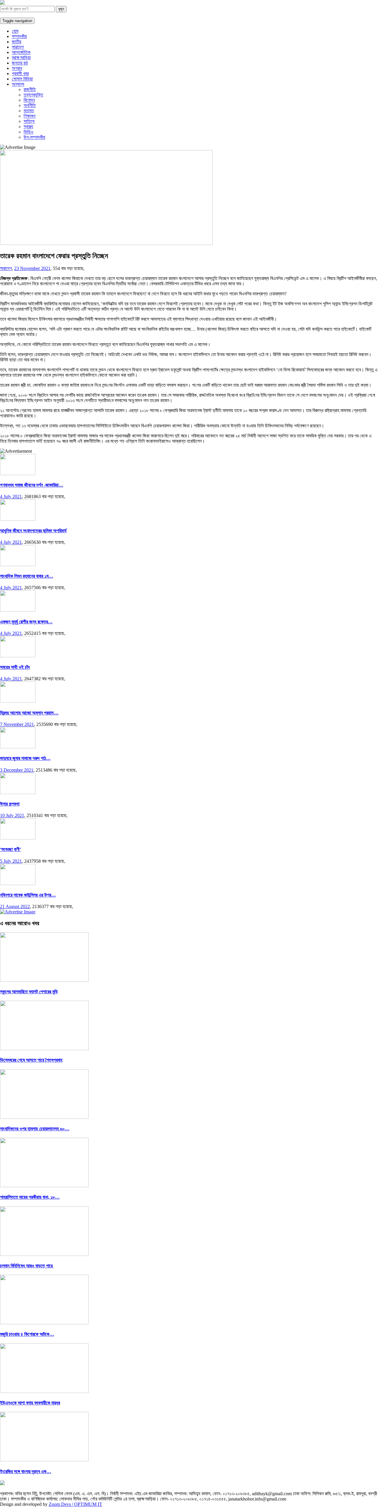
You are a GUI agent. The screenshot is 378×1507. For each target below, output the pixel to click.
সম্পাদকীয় (19, 36)
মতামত (29, 110)
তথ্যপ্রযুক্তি (33, 94)
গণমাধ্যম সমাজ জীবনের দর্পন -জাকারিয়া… (31, 484)
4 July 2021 (11, 496)
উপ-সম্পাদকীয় (34, 137)
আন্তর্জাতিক (21, 52)
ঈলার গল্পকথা (9, 803)
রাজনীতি (30, 89)
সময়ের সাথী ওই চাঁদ (15, 667)
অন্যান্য (18, 84)
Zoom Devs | (61, 1504)
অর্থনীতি (30, 105)
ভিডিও (28, 131)
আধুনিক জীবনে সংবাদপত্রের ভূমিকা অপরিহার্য (33, 530)
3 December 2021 (16, 770)
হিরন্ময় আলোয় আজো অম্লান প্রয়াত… (29, 712)
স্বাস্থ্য (28, 126)
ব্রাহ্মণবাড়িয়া (21, 57)
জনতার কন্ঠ (20, 62)
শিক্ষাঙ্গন (29, 115)
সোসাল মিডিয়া (22, 78)
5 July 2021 (11, 861)
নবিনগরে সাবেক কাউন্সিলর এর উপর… (28, 894)
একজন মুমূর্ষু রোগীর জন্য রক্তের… (26, 621)
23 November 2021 (32, 268)
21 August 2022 (15, 906)
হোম (15, 31)
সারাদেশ (18, 47)
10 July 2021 (12, 815)
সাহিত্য (29, 121)
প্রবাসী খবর (20, 73)
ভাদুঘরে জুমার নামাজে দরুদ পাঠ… (25, 758)
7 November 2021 (17, 724)
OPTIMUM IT (88, 1504)
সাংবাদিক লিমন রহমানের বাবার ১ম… (26, 576)
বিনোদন (29, 100)
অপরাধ (17, 68)
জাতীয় (16, 41)
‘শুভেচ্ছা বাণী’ (10, 849)
